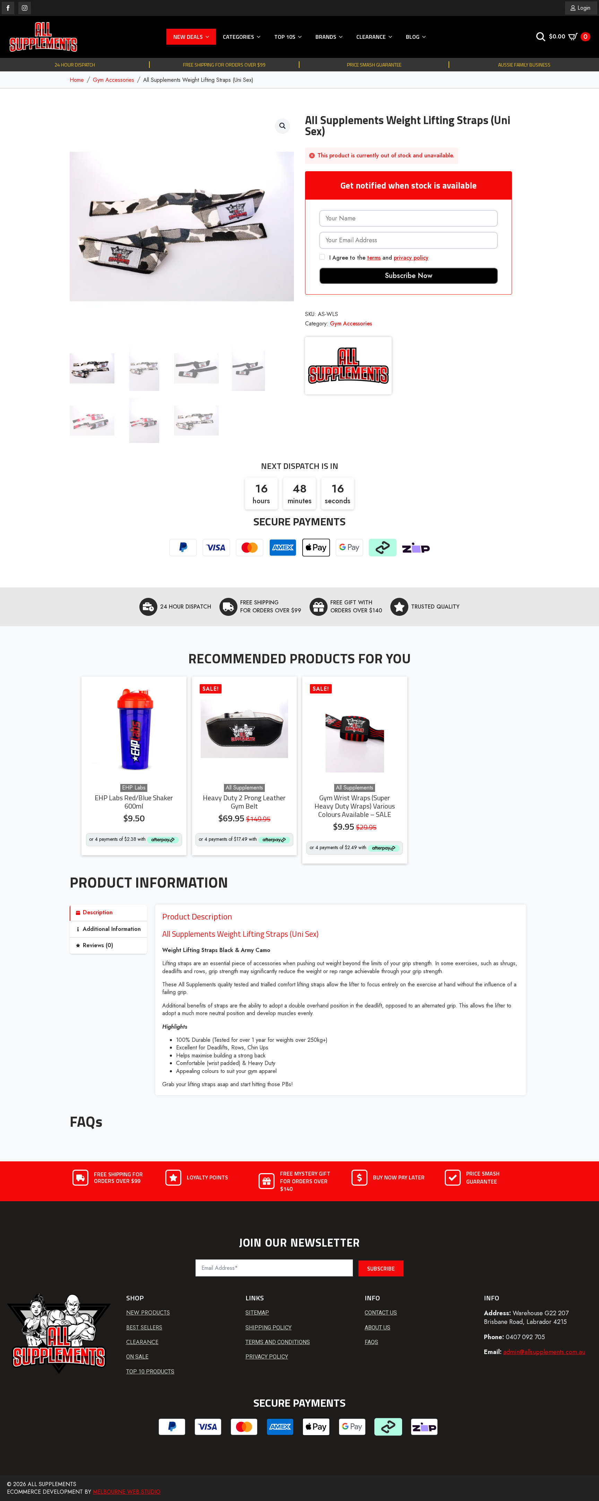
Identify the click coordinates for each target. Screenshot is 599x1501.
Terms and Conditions (277, 1342)
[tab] (108, 913)
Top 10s (284, 37)
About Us (377, 1327)
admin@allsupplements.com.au (544, 1351)
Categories (238, 37)
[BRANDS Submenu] (342, 37)
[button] (282, 126)
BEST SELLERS (144, 1328)
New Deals (188, 37)
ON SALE (137, 1356)
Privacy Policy (266, 1356)
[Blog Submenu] (426, 37)
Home (77, 80)
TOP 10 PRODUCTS (150, 1371)
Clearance (371, 37)
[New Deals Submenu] (209, 37)
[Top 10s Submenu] (302, 37)
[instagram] (24, 8)
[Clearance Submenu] (392, 37)
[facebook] (8, 8)
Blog (412, 37)
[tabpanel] (340, 999)
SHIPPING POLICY (268, 1327)
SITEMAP (257, 1312)
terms (374, 258)
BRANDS (325, 37)
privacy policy (411, 258)
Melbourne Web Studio (126, 1492)
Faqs (371, 1342)
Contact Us (381, 1312)
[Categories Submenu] (260, 37)
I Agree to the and (378, 257)
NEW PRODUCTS (148, 1313)
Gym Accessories (113, 80)
